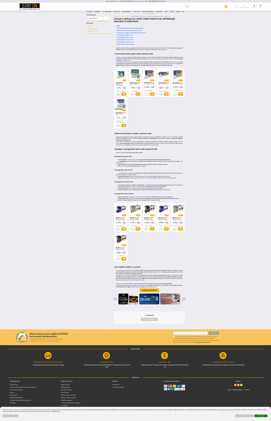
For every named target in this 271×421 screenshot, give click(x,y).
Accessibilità (64, 405)
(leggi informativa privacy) (203, 342)
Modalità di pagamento (66, 400)
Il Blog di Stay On (14, 384)
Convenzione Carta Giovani (16, 389)
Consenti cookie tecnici (244, 415)
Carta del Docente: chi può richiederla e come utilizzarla (23, 387)
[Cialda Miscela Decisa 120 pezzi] (149, 74)
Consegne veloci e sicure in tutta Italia (48, 362)
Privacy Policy (115, 384)
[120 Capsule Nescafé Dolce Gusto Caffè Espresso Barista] (135, 209)
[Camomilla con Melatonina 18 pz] (121, 74)
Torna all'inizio (150, 13)
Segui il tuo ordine (65, 384)
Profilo (236, 7)
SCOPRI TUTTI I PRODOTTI (149, 290)
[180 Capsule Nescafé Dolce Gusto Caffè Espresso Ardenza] (163, 209)
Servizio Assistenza (65, 387)
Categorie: (116, 16)
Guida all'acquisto (124, 16)
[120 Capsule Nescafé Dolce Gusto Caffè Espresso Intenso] (149, 209)
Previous (115, 299)
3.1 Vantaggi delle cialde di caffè (125, 35)
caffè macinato (175, 62)
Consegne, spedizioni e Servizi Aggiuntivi (71, 402)
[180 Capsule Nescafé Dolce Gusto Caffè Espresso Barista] (177, 209)
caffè (148, 177)
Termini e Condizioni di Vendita (68, 397)
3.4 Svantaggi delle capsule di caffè (125, 42)
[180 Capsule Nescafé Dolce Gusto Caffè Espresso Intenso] (121, 239)
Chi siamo (12, 392)
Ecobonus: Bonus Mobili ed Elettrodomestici (20, 400)
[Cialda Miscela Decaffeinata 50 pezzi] (135, 74)
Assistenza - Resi (165, 362)
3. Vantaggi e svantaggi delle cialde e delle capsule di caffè (131, 32)
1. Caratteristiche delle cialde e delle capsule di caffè (130, 28)
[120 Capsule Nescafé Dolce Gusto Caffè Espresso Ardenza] (121, 209)
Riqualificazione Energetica (16, 397)
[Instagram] (241, 385)
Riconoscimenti (13, 395)
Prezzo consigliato (147, 90)
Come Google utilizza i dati (224, 409)
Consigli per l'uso (93, 31)
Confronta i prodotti (244, 7)
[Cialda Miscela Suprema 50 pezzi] (121, 104)
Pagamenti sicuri (106, 362)
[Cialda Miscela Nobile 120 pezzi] (177, 74)
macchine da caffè (125, 60)
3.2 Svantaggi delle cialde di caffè (125, 37)
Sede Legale (12, 402)
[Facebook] (235, 385)
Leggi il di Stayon (113, 1)
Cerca (107, 18)
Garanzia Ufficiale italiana (223, 362)
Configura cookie (10, 415)
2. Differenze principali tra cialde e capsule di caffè (129, 30)
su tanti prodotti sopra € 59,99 (135, 1)
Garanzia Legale (65, 392)
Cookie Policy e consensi (118, 387)
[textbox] (97, 18)
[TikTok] (238, 385)
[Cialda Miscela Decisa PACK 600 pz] (163, 74)
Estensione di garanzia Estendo (68, 395)
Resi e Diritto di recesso (66, 389)
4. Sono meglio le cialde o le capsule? (125, 44)
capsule (118, 143)
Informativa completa (12, 411)
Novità (90, 26)
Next (183, 299)
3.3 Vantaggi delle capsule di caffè (125, 39)
